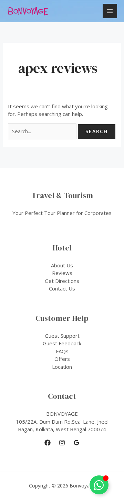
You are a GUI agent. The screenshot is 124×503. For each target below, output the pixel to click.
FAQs (62, 351)
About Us (62, 265)
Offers (62, 358)
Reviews (62, 272)
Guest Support (62, 335)
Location (62, 366)
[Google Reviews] (76, 443)
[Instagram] (62, 443)
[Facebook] (47, 443)
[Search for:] (43, 131)
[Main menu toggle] (110, 11)
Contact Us (62, 288)
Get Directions (62, 280)
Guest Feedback (62, 343)
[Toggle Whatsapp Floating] (99, 484)
